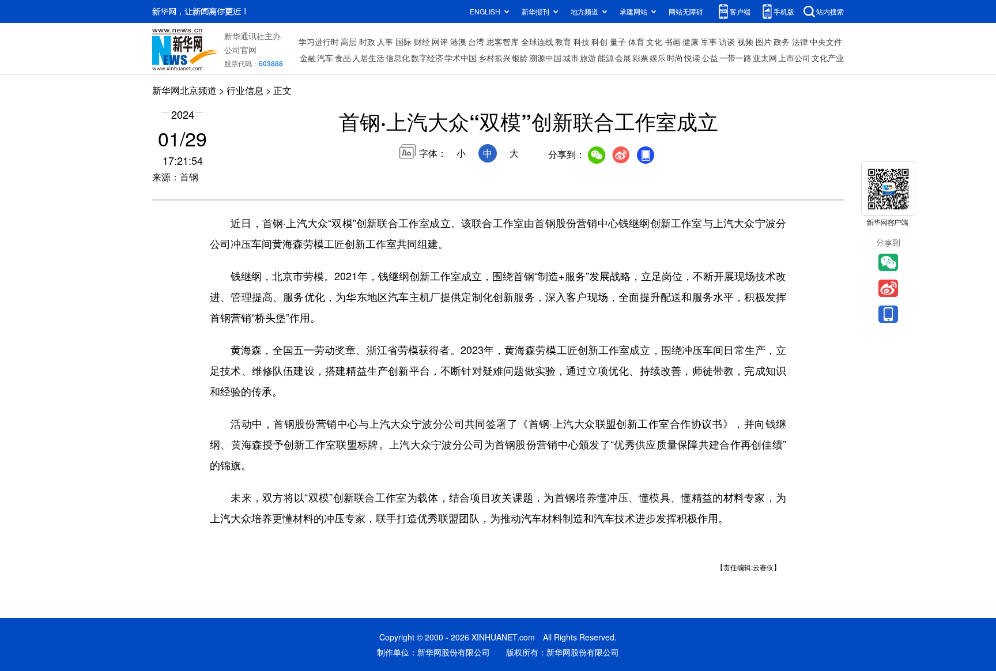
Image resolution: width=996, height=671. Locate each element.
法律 (800, 41)
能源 (606, 57)
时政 (367, 41)
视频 (745, 41)
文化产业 (828, 57)
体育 (636, 41)
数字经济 (427, 57)
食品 (343, 57)
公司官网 (240, 49)
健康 (690, 41)
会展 (623, 57)
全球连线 (537, 41)
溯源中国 (545, 57)
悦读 (692, 57)
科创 (599, 41)
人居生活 (368, 57)
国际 (403, 41)
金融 (308, 57)
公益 (710, 57)
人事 (385, 41)
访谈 (727, 41)
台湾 (476, 41)
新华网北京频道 (184, 90)
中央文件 (826, 41)
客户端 (740, 11)
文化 (654, 41)
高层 (349, 41)
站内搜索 (830, 11)
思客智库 (502, 41)
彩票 (640, 57)
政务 (782, 41)
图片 (764, 41)
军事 (709, 41)
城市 (571, 57)
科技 (582, 41)
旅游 (588, 57)
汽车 (325, 57)
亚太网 (765, 57)
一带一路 (735, 57)
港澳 (458, 41)
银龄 (520, 57)
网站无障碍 (686, 11)
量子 (618, 41)
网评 (440, 41)
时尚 (675, 57)
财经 (422, 41)
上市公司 (794, 57)
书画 (673, 41)
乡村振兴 (494, 57)
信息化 (398, 57)
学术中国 (460, 57)
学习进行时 (319, 41)
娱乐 (658, 57)
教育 (563, 41)
